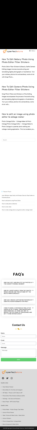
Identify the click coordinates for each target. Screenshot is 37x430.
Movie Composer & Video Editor (11, 424)
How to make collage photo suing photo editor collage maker (17, 210)
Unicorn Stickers (7, 418)
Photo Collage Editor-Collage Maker (12, 421)
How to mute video (6, 206)
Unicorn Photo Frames (8, 412)
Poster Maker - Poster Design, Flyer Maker (13, 409)
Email (2, 340)
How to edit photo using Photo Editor (11, 200)
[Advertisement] (18, 24)
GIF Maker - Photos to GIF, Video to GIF (12, 392)
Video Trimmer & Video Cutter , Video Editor (14, 415)
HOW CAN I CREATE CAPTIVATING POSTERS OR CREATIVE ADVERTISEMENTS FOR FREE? (18, 300)
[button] (18, 283)
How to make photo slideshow (9, 203)
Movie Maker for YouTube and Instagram (12, 390)
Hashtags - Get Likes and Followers (11, 398)
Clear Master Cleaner (8, 387)
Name (2, 333)
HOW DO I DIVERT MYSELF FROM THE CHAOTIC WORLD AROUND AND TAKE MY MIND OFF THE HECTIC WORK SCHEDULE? (17, 292)
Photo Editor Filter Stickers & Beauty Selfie (14, 395)
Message (3, 347)
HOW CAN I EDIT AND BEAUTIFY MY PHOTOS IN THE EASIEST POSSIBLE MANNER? (18, 283)
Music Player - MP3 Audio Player (11, 401)
